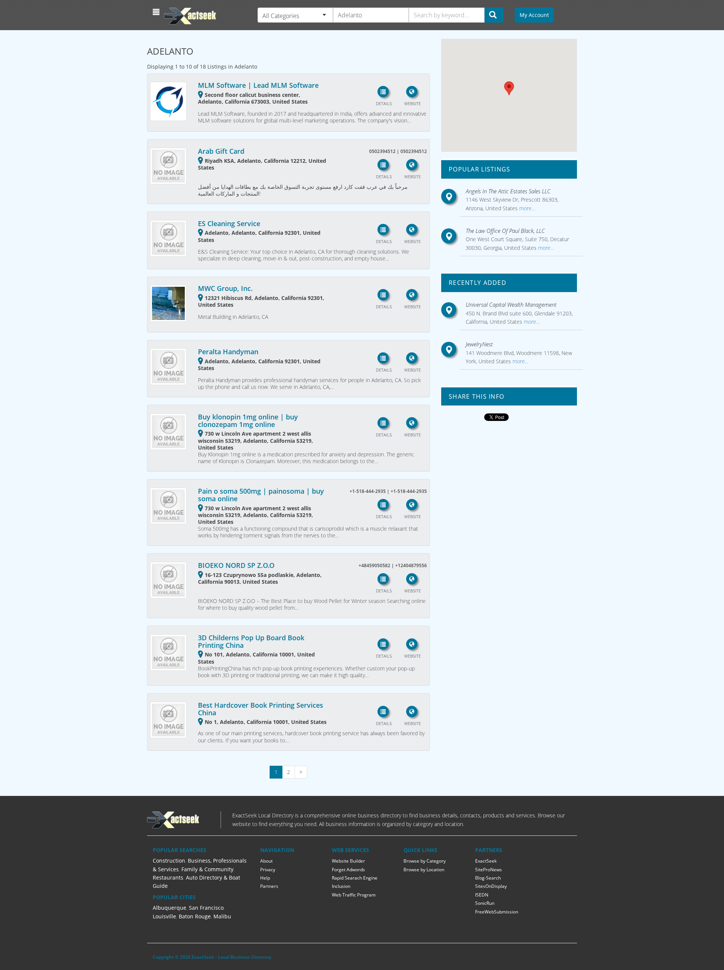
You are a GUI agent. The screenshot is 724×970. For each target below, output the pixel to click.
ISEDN (481, 895)
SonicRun (484, 903)
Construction (169, 860)
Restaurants (168, 877)
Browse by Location (423, 869)
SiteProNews (488, 869)
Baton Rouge (195, 916)
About (266, 861)
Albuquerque (169, 907)
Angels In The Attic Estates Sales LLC (508, 191)
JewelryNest (479, 344)
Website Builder (348, 861)
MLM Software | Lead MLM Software (258, 85)
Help (265, 878)
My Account (534, 14)
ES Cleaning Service (229, 223)
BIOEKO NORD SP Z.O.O (236, 565)
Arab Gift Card (221, 151)
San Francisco (206, 907)
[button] (157, 12)
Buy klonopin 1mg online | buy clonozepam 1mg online (248, 420)
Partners (269, 886)
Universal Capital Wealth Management (511, 304)
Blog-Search (488, 878)
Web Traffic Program (354, 895)
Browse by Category (424, 861)
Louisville (164, 916)
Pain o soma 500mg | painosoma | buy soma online (261, 495)
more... (526, 208)
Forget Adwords (348, 869)
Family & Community (207, 869)
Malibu (222, 916)
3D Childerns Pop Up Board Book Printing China (251, 641)
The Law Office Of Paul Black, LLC (505, 230)
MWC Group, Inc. (225, 288)
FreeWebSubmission (496, 912)
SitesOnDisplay (491, 886)
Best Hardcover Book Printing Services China (260, 709)
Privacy (267, 869)
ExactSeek (486, 861)
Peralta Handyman (228, 351)
